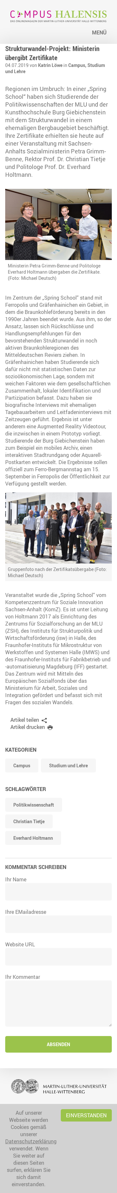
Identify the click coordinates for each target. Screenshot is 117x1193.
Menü (99, 32)
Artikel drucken (27, 727)
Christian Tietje (29, 821)
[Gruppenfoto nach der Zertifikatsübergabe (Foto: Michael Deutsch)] (58, 528)
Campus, (77, 65)
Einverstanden (86, 1115)
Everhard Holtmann (33, 838)
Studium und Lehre (68, 765)
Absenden (58, 1044)
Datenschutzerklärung (31, 1141)
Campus (21, 765)
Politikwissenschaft (33, 805)
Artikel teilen (24, 719)
